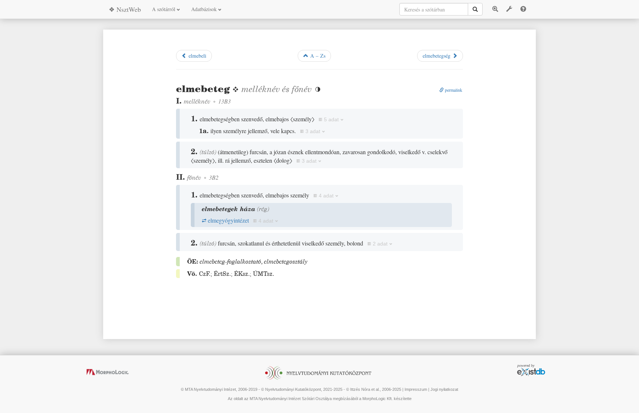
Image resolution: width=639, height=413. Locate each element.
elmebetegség (437, 55)
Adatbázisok (204, 9)
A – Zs (316, 55)
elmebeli (196, 55)
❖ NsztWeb (125, 9)
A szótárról (164, 9)
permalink (453, 90)
